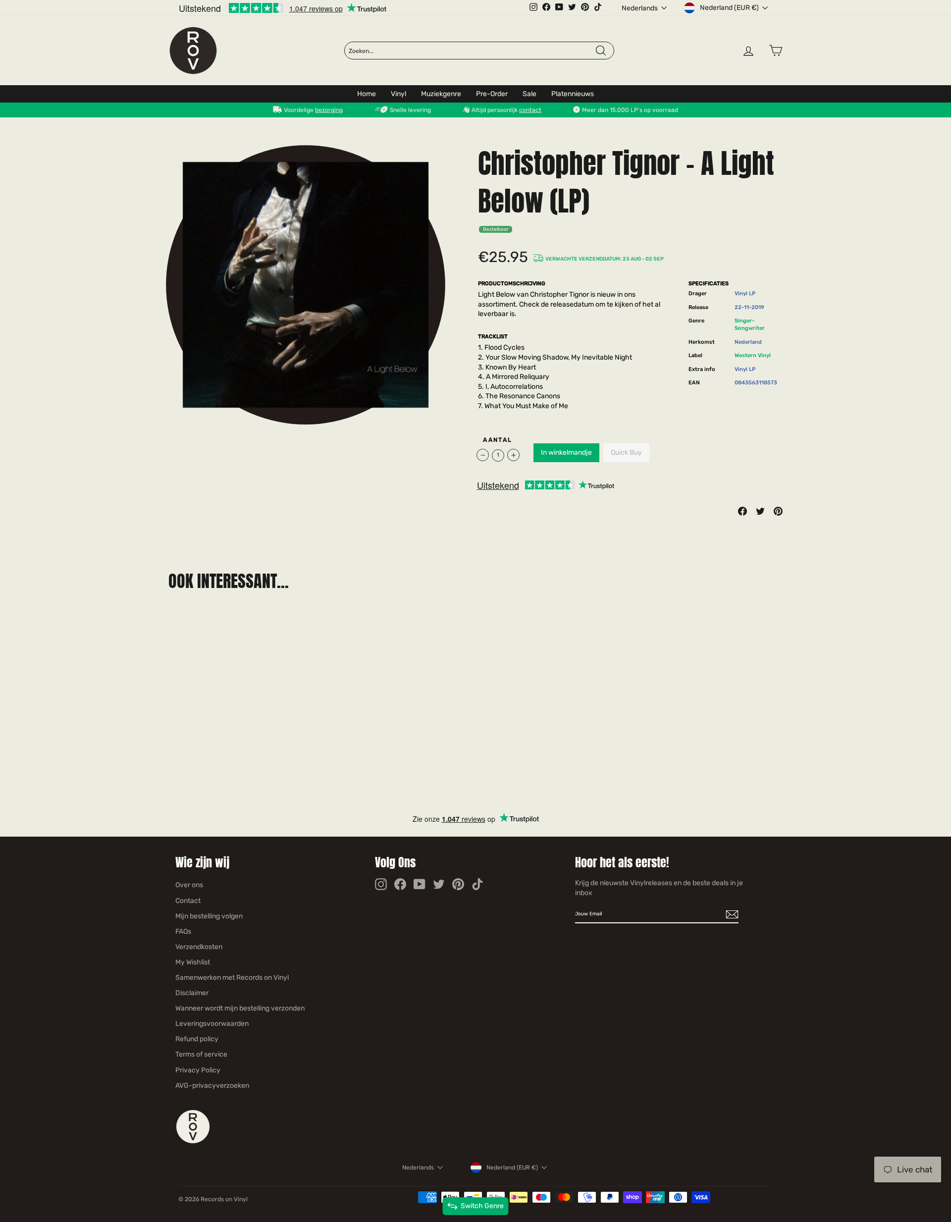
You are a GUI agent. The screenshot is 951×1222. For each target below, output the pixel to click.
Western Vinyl (753, 355)
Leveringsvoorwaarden (212, 1023)
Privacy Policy (197, 1070)
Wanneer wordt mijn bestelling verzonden (240, 1008)
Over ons (189, 885)
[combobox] (471, 51)
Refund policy (196, 1039)
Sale (529, 94)
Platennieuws (572, 94)
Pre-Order (492, 94)
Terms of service (201, 1054)
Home (366, 94)
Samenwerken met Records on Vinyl (232, 977)
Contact (188, 901)
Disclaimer (192, 993)
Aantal (497, 439)
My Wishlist (192, 962)
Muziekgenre (441, 94)
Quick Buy (626, 452)
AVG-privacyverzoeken (212, 1085)
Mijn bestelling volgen (209, 916)
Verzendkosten (198, 947)
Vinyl (398, 94)
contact (530, 109)
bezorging (329, 109)
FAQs (183, 931)
